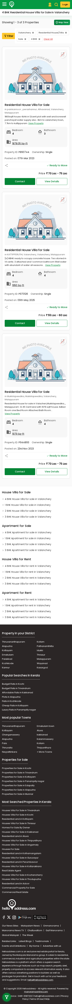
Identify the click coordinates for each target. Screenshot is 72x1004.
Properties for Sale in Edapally (18, 785)
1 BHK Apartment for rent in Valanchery (27, 605)
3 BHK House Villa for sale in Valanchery (28, 516)
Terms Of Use (36, 999)
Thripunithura (44, 747)
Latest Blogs (25, 941)
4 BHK (34, 39)
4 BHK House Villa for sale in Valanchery (28, 499)
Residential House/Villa (51, 32)
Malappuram (44, 659)
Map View (63, 22)
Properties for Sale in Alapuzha (18, 789)
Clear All (48, 39)
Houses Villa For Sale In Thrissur (19, 823)
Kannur (6, 667)
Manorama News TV (13, 930)
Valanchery (24, 32)
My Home (34, 946)
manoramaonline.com (36, 991)
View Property (36, 123)
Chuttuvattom (35, 930)
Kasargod (42, 667)
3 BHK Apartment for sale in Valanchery (28, 550)
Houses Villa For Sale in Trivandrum (21, 810)
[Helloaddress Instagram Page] (14, 917)
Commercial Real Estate (15, 892)
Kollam (40, 641)
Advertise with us (52, 946)
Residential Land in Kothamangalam (21, 853)
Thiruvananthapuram (13, 641)
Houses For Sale (10, 849)
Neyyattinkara (9, 751)
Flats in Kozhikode (11, 701)
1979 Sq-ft (18, 433)
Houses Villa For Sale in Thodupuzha (21, 879)
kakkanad (42, 734)
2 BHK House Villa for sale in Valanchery (28, 511)
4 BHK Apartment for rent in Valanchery (28, 599)
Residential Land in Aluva (15, 836)
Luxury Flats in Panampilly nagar (19, 709)
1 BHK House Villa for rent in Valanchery (27, 572)
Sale (20, 39)
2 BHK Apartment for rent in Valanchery (28, 611)
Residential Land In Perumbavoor (20, 862)
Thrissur (41, 654)
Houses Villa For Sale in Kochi (17, 814)
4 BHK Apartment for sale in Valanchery (28, 532)
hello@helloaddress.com (40, 979)
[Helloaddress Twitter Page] (9, 917)
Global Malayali (10, 935)
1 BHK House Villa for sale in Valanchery (28, 505)
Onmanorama (51, 925)
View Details (52, 181)
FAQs (47, 999)
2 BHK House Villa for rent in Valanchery (28, 577)
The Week (27, 935)
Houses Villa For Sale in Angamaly (20, 844)
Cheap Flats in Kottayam (15, 705)
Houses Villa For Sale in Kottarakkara (22, 866)
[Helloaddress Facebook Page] (4, 917)
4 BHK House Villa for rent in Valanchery (28, 566)
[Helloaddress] (12, 4)
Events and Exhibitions (14, 946)
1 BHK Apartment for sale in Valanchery (28, 538)
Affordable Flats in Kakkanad (17, 692)
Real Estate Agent (11, 870)
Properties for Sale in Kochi (16, 768)
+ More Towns (44, 751)
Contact (20, 181)
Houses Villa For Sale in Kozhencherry (22, 875)
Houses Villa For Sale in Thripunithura (22, 840)
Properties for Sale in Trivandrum (20, 772)
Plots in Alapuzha (11, 697)
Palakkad (7, 659)
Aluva (40, 730)
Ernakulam (8, 654)
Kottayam (7, 650)
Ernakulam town (45, 726)
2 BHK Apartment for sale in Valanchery (28, 544)
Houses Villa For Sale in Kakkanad (20, 832)
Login (65, 4)
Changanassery (11, 734)
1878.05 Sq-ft (20, 143)
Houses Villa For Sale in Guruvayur (20, 857)
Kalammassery (45, 739)
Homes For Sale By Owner (16, 827)
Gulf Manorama (54, 930)
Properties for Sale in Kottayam (19, 776)
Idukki (40, 650)
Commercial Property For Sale (18, 887)
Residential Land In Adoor (15, 883)
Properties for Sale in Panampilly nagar (23, 781)
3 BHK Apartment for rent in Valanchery (28, 617)
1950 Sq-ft (18, 285)
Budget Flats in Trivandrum (16, 688)
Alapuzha (7, 646)
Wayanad (42, 663)
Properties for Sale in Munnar (17, 794)
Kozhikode (8, 663)
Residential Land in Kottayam (17, 819)
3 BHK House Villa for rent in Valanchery (28, 583)
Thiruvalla (7, 747)
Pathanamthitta (45, 646)
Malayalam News (30, 925)
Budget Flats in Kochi (13, 684)
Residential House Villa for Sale (27, 105)
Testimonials (42, 941)
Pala (4, 743)
